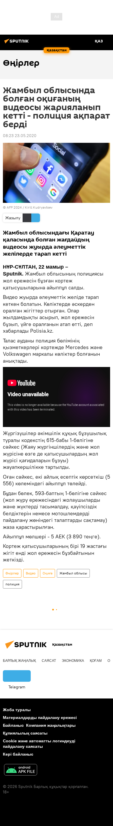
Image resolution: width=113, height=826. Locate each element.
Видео (31, 573)
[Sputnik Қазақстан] (17, 43)
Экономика (73, 661)
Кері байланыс (18, 754)
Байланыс (13, 725)
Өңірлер (12, 573)
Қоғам (96, 661)
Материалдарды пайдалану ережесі (40, 717)
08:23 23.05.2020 (20, 135)
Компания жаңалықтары (51, 725)
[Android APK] (20, 770)
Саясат (49, 661)
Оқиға (47, 573)
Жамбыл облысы (73, 573)
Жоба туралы (17, 709)
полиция (12, 584)
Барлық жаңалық (19, 661)
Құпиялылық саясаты (25, 733)
